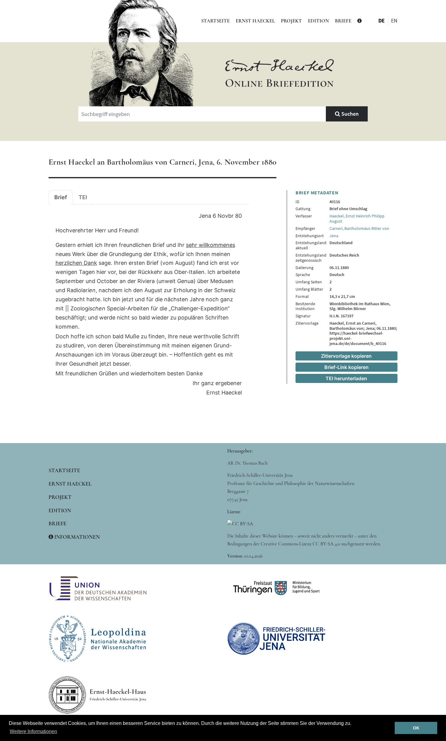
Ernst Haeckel (255, 21)
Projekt (291, 21)
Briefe (343, 21)
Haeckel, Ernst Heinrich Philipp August (356, 218)
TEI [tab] (83, 197)
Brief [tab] (60, 197)
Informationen (76, 537)
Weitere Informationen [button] (33, 731)
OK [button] (416, 728)
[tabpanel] (149, 304)
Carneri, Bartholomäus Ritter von (359, 228)
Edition (318, 21)
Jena (333, 235)
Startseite (215, 21)
